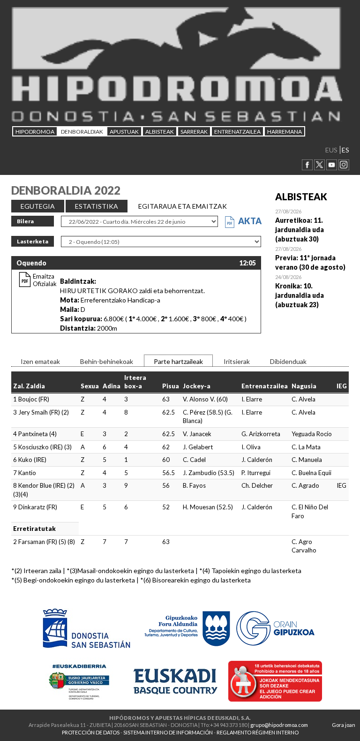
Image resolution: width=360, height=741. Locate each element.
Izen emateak (40, 361)
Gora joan (343, 725)
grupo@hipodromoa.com (279, 725)
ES (345, 150)
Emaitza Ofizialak (45, 279)
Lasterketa (32, 241)
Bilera (25, 221)
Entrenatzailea (237, 131)
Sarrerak (194, 131)
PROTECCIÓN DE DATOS (91, 732)
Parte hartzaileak (178, 361)
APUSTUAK (124, 131)
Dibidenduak (288, 361)
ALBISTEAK (159, 131)
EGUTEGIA (38, 206)
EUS (331, 150)
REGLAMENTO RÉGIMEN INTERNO (258, 732)
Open (312, 225)
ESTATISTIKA (96, 206)
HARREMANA (284, 131)
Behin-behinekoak (106, 361)
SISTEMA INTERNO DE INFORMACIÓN (168, 732)
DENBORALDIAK (82, 131)
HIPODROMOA (34, 131)
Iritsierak (237, 361)
